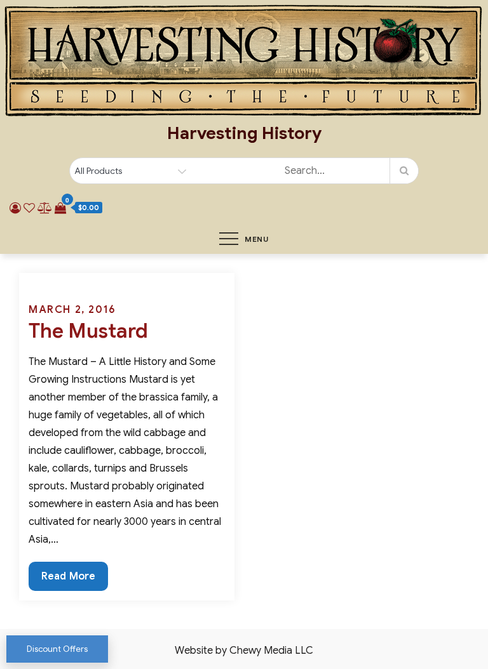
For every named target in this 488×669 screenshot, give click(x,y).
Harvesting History (244, 133)
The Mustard (88, 330)
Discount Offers (57, 649)
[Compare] (44, 208)
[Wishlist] (29, 208)
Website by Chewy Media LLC (244, 650)
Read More (68, 580)
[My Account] (15, 208)
